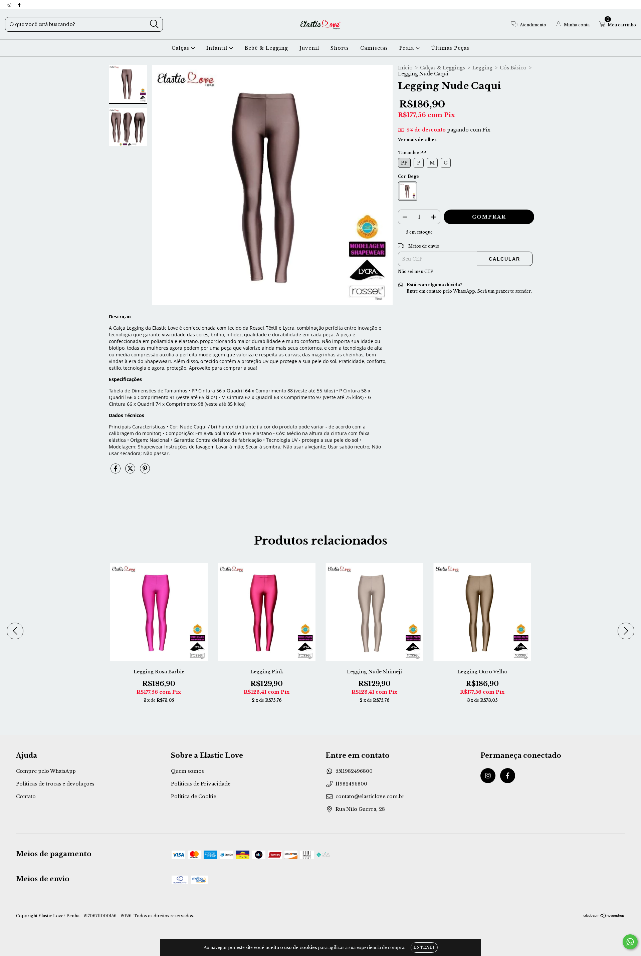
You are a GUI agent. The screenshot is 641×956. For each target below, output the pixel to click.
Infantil (217, 48)
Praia (407, 48)
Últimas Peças (450, 48)
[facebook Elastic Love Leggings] (19, 5)
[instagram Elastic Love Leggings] (10, 5)
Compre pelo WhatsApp (46, 771)
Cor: (408, 176)
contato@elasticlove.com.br (370, 796)
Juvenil (309, 48)
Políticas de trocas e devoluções (55, 784)
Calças (181, 48)
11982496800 (351, 784)
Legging (482, 68)
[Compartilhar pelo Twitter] (131, 471)
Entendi (424, 947)
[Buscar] (154, 24)
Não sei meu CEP (415, 271)
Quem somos (187, 771)
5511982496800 (354, 771)
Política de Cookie (193, 796)
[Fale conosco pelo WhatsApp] (630, 941)
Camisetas (374, 48)
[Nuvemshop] (604, 916)
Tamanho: (412, 152)
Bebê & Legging (266, 48)
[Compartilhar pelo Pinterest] (145, 471)
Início (405, 68)
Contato (26, 796)
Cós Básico (513, 68)
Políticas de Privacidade (200, 784)
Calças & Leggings (442, 68)
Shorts (340, 48)
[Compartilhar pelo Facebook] (116, 471)
